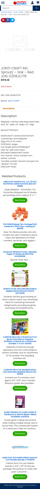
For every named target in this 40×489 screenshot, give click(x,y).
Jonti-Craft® (18, 12)
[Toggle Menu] (3, 3)
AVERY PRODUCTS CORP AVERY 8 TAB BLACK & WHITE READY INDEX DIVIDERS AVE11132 (20, 414)
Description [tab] (8, 108)
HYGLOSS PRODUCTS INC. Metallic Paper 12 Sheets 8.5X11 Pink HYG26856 (20, 254)
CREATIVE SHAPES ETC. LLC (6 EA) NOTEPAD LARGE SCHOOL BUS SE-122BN (20, 183)
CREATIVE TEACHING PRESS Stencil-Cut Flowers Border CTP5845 (20, 458)
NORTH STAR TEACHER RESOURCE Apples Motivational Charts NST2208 (20, 291)
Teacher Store (6, 12)
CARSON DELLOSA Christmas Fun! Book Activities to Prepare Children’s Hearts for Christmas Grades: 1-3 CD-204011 (20, 340)
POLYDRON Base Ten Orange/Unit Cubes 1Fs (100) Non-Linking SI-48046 (20, 226)
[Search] (36, 8)
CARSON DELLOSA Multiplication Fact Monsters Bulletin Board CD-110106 (20, 371)
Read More (20, 200)
